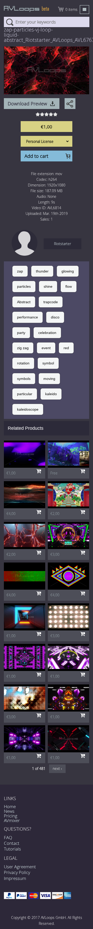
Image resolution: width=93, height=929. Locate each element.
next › (57, 768)
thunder (42, 271)
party (21, 333)
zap (20, 271)
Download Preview (27, 103)
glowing (67, 271)
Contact (11, 843)
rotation (23, 363)
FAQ (8, 837)
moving (49, 379)
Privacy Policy (17, 872)
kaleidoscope (27, 409)
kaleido (51, 394)
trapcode (50, 302)
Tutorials (12, 849)
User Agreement (20, 867)
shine (48, 286)
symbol (48, 363)
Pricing (10, 816)
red (66, 348)
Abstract (23, 302)
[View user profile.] (24, 243)
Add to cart (36, 156)
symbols (23, 379)
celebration (47, 333)
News (9, 811)
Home (10, 806)
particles (24, 286)
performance (27, 317)
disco (55, 317)
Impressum (15, 878)
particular (24, 394)
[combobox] (46, 22)
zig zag (23, 348)
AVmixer (12, 820)
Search (10, 22)
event (46, 348)
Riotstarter (62, 243)
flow (68, 286)
